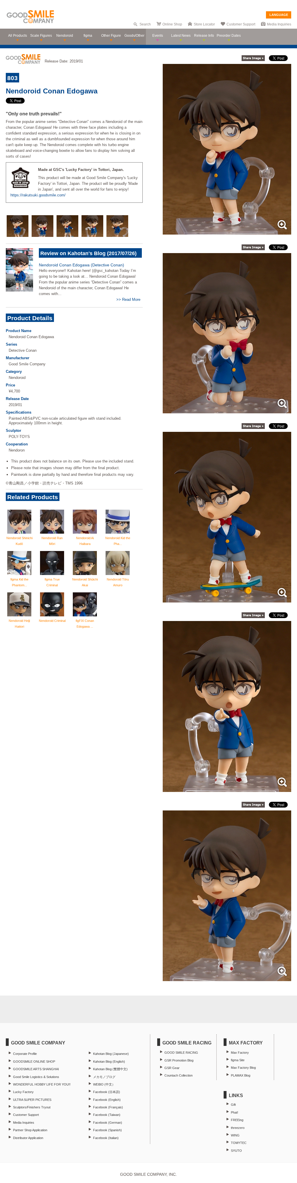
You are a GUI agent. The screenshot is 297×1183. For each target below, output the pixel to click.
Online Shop (172, 24)
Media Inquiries (279, 24)
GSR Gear (172, 1068)
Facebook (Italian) (106, 1138)
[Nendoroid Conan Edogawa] (227, 231)
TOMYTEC (239, 1143)
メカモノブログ (104, 1077)
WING (235, 1135)
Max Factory (240, 1052)
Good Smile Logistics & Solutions (36, 1077)
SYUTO (236, 1150)
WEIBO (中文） (104, 1084)
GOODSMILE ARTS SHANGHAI (36, 1069)
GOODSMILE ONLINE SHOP (34, 1061)
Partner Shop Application (30, 1130)
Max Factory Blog (243, 1067)
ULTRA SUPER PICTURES (32, 1099)
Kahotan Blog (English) (109, 1061)
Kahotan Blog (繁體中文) (110, 1069)
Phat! (234, 1112)
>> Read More (128, 299)
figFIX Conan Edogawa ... (85, 623)
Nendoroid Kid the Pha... (117, 541)
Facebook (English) (107, 1099)
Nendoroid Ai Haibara (85, 541)
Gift (233, 1104)
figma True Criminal (52, 582)
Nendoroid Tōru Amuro (118, 582)
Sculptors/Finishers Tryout (31, 1107)
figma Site (238, 1060)
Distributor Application (28, 1138)
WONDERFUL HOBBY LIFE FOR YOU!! (41, 1084)
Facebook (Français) (108, 1107)
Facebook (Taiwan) (106, 1114)
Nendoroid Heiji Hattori (19, 623)
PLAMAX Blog (240, 1075)
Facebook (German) (107, 1122)
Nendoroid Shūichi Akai (85, 582)
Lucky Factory (23, 1092)
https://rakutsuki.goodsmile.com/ (38, 195)
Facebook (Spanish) (107, 1130)
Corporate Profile (25, 1053)
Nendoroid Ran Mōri (52, 541)
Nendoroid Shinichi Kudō (19, 541)
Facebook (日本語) (106, 1092)
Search (145, 24)
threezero (238, 1127)
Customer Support (241, 24)
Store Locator (204, 24)
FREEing (237, 1120)
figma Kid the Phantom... (19, 582)
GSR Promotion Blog (178, 1060)
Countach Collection (178, 1075)
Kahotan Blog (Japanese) (111, 1053)
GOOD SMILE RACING (181, 1052)
